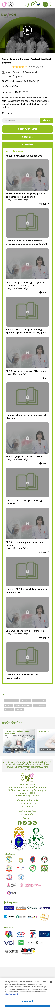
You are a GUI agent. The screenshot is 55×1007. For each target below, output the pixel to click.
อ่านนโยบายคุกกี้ (12, 981)
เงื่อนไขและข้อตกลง (27, 803)
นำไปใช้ (46, 120)
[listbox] (27, 4)
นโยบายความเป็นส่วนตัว (27, 800)
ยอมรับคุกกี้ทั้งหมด (27, 1002)
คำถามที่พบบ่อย (27, 814)
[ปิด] (51, 969)
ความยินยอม (27, 806)
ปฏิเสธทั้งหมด (27, 995)
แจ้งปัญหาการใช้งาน (27, 811)
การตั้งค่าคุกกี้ (27, 988)
